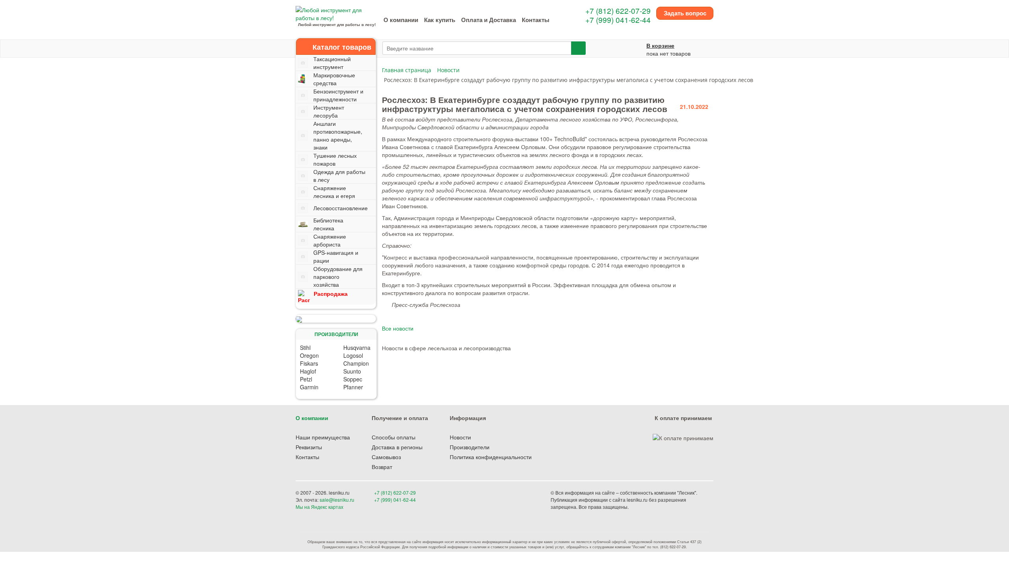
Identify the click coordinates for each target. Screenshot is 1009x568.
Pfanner (353, 387)
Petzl (306, 379)
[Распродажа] (336, 319)
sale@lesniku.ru (337, 499)
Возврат (382, 467)
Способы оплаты (393, 437)
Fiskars (309, 363)
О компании (400, 19)
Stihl (305, 347)
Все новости (397, 328)
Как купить (439, 19)
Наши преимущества (323, 437)
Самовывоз (386, 457)
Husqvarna (356, 347)
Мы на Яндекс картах (319, 506)
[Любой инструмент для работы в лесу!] (337, 13)
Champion (356, 363)
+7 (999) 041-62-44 (618, 19)
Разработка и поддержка (658, 506)
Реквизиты (309, 447)
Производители (470, 447)
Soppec (352, 379)
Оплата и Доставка (488, 19)
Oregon (309, 355)
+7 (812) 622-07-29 (618, 10)
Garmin (309, 387)
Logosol (353, 355)
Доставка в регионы (397, 447)
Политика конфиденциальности (491, 457)
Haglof (308, 371)
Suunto (352, 371)
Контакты (535, 19)
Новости (460, 437)
